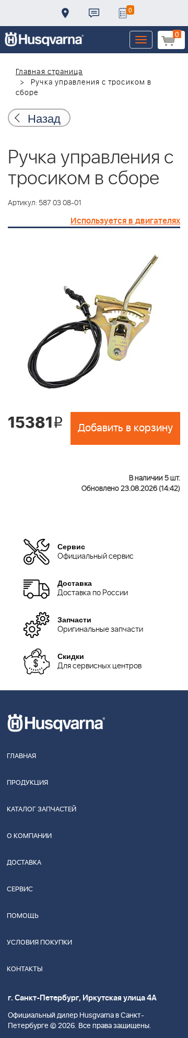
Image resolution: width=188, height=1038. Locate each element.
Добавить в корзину (125, 428)
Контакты (94, 13)
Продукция (27, 783)
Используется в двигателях (125, 221)
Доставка (65, 13)
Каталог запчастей (41, 810)
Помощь (23, 916)
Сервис (20, 889)
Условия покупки (39, 943)
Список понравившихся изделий (123, 13)
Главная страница (49, 72)
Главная (21, 756)
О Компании (29, 836)
